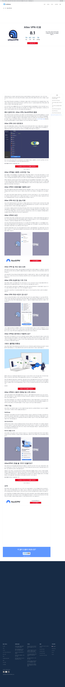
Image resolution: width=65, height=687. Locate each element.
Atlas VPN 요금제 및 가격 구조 (57, 114)
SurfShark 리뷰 (42, 651)
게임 (60, 4)
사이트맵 (4, 664)
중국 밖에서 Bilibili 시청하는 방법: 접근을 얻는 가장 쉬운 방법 (31, 665)
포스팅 (48, 4)
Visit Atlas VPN (32, 43)
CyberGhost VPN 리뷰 (43, 655)
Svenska (53, 650)
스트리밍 (56, 4)
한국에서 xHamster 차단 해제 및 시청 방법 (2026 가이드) (31, 647)
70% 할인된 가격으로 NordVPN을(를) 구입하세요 (27, 166)
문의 (3, 656)
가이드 (52, 4)
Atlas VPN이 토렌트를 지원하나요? (57, 106)
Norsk (53, 652)
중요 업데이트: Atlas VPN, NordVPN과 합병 (56, 98)
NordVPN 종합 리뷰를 (41, 118)
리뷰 (44, 4)
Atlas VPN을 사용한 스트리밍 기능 (57, 103)
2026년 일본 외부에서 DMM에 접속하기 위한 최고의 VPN (31, 655)
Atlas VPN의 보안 (55, 110)
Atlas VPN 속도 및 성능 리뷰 (56, 108)
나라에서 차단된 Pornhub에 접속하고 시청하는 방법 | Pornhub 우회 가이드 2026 (31, 651)
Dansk (53, 654)
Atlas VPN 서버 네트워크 (56, 100)
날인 (3, 660)
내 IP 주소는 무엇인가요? (7, 652)
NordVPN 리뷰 (42, 649)
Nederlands (54, 648)
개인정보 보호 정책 (6, 658)
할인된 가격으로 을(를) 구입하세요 (26, 388)
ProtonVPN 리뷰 (42, 653)
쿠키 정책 (4, 662)
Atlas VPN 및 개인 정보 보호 (56, 112)
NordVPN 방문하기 (35, 260)
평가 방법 (61, 0)
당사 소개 (4, 654)
